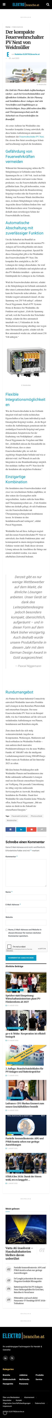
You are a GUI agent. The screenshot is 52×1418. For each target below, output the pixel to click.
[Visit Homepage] (26, 4)
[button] (5, 1413)
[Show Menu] (4, 4)
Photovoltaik (36, 816)
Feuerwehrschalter (20, 816)
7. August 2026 (12, 1148)
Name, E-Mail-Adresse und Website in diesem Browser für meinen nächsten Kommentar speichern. (24, 932)
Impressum (7, 1406)
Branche (6, 1375)
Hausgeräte (8, 1383)
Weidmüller (12, 820)
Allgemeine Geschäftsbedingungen (17, 1403)
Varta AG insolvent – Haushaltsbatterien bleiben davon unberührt (19, 1253)
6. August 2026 (12, 1183)
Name (9, 892)
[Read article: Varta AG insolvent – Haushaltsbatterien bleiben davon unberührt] (26, 1229)
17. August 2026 (12, 1076)
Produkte (40, 1375)
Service (39, 1379)
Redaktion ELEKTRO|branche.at (27, 54)
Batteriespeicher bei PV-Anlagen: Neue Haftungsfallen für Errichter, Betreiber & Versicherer (29, 1290)
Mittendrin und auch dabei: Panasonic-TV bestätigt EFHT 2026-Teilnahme (30, 1301)
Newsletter (7, 1400)
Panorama (23, 1383)
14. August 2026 (12, 1110)
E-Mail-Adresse (13, 904)
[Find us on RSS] (12, 1358)
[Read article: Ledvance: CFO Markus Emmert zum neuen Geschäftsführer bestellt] (26, 1090)
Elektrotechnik (17, 27)
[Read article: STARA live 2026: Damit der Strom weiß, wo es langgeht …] (26, 1163)
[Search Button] (47, 4)
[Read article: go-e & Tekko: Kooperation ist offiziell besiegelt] (26, 1020)
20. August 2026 (12, 1006)
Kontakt (19, 1400)
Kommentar (12, 856)
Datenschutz (40, 1403)
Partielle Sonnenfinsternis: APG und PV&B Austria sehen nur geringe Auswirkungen (25, 1141)
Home (8, 27)
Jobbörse (23, 1375)
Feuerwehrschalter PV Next (31, 136)
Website (9, 917)
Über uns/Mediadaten (11, 1397)
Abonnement (29, 1397)
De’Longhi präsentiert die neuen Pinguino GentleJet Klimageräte (28, 1280)
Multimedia (24, 1379)
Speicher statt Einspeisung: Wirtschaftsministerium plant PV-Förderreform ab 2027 (23, 998)
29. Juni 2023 (14, 58)
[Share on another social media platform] (41, 829)
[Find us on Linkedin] (5, 1358)
